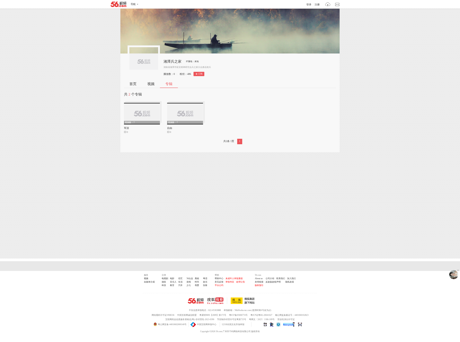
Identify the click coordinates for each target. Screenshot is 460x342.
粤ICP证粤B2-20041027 (261, 315)
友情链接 (259, 282)
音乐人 (173, 282)
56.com (118, 5)
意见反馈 (219, 282)
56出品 (190, 278)
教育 (172, 285)
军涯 (126, 128)
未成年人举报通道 (234, 278)
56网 (196, 300)
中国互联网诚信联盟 (187, 315)
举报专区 (230, 282)
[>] (327, 4)
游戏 (189, 282)
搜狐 (243, 300)
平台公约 (219, 285)
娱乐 (205, 282)
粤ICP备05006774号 (238, 315)
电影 (172, 278)
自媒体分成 (149, 282)
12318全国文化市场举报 (233, 324)
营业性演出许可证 (286, 319)
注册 (317, 4)
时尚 (197, 282)
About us (259, 278)
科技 (164, 285)
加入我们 (291, 278)
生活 (180, 282)
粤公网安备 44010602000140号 (172, 324)
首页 (133, 84)
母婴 (197, 285)
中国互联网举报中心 (206, 324)
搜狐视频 (217, 300)
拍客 (205, 285)
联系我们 (280, 278)
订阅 (200, 74)
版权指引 (259, 285)
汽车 (180, 285)
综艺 (180, 278)
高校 (197, 278)
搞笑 (164, 282)
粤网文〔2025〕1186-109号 (262, 319)
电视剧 (165, 278)
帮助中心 (219, 278)
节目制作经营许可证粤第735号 (231, 319)
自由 (169, 128)
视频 (151, 84)
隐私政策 (289, 282)
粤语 (205, 278)
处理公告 (240, 282)
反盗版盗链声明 (273, 282)
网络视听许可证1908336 (163, 315)
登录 (308, 4)
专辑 (168, 84)
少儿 (189, 285)
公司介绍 (270, 278)
